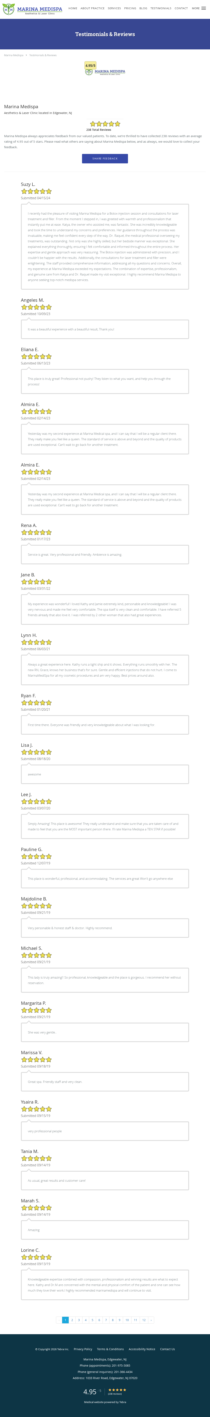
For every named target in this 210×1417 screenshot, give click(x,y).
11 (135, 1320)
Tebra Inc (62, 1349)
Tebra (122, 1402)
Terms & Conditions (110, 1349)
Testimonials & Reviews (43, 55)
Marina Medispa (13, 55)
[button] (203, 8)
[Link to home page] (31, 9)
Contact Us (167, 1349)
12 (144, 1320)
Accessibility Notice (142, 1349)
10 (127, 1320)
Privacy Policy (83, 1349)
